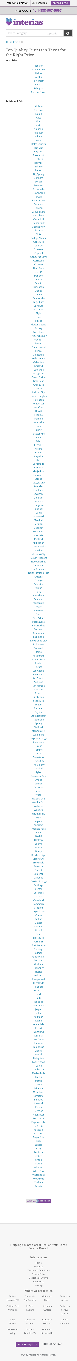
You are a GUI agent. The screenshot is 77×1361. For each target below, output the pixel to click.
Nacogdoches (38, 561)
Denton (38, 279)
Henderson (38, 403)
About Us (38, 1266)
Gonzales (39, 960)
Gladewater (38, 956)
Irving (38, 430)
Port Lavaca (38, 621)
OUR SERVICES (39, 3)
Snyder (38, 712)
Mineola (38, 1088)
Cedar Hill (38, 219)
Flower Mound (38, 324)
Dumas (38, 294)
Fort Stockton (39, 945)
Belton (38, 170)
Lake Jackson (38, 471)
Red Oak (38, 1126)
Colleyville (38, 241)
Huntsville (38, 422)
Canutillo (38, 877)
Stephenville (38, 731)
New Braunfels (38, 569)
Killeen (38, 452)
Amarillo (38, 129)
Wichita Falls (38, 813)
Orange (39, 580)
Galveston (38, 362)
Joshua (38, 1013)
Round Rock (38, 659)
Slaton (38, 1163)
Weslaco (38, 810)
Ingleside (38, 1001)
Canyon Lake (38, 211)
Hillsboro (39, 986)
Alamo (38, 114)
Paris (38, 591)
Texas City (38, 761)
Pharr (38, 606)
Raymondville (38, 1122)
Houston (38, 65)
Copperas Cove (38, 256)
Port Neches (38, 625)
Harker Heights (39, 396)
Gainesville (38, 354)
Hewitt (38, 411)
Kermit (38, 1028)
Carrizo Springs (38, 881)
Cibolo (38, 896)
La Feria (38, 1035)
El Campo (38, 309)
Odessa (38, 576)
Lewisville (39, 493)
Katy (38, 437)
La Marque (38, 463)
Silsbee (38, 1156)
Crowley (38, 264)
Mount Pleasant (38, 557)
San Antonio (38, 69)
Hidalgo (38, 414)
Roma (39, 652)
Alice (38, 117)
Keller (38, 441)
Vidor (38, 791)
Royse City (38, 1137)
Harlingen (38, 399)
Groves (38, 388)
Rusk (38, 1141)
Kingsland (38, 1031)
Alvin (38, 125)
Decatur (38, 926)
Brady (38, 851)
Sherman (38, 708)
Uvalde (38, 779)
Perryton (38, 1111)
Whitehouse (38, 1174)
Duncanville (39, 298)
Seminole (38, 1152)
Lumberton (38, 1069)
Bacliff (38, 836)
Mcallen (39, 524)
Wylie (38, 817)
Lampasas (38, 1047)
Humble (38, 418)
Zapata (38, 1186)
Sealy (38, 1148)
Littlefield (38, 1054)
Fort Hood (38, 332)
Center (38, 889)
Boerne (38, 843)
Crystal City (38, 911)
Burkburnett (38, 200)
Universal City (38, 776)
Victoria (39, 787)
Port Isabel (38, 1118)
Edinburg (38, 305)
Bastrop (38, 840)
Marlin (38, 1077)
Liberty (38, 1050)
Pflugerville (38, 603)
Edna (38, 934)
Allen (38, 121)
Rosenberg (38, 655)
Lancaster (38, 475)
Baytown (38, 151)
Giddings (38, 949)
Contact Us (38, 1281)
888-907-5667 (51, 1344)
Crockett (38, 907)
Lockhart (38, 501)
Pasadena (38, 595)
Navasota (38, 1095)
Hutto (38, 998)
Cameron (39, 873)
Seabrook (38, 697)
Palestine (38, 584)
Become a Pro (60, 3)
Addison (38, 110)
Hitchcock (38, 990)
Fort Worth (38, 80)
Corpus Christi (38, 92)
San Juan (38, 682)
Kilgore (38, 448)
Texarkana (38, 757)
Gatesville (38, 369)
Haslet (38, 971)
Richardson (38, 633)
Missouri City (38, 554)
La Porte (38, 467)
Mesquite (38, 535)
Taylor (38, 746)
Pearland (38, 599)
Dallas (38, 73)
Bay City (38, 147)
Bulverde (38, 866)
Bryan (39, 196)
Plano (38, 614)
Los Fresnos (38, 1062)
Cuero (38, 915)
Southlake (38, 719)
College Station (39, 238)
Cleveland (38, 900)
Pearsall (38, 1103)
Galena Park (38, 358)
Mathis (38, 1080)
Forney (38, 328)
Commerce (38, 904)
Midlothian (38, 542)
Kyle (38, 460)
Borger (38, 181)
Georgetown (38, 373)
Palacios (38, 1099)
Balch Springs (38, 144)
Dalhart (38, 919)
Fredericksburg (38, 335)
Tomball (38, 768)
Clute (38, 234)
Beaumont (38, 155)
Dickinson (38, 287)
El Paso (38, 84)
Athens (38, 136)
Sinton (38, 1159)
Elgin (38, 313)
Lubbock (38, 509)
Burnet (38, 870)
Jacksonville (39, 433)
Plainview (38, 610)
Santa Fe (38, 689)
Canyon (39, 208)
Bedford (38, 159)
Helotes (38, 975)
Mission (39, 550)
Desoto (38, 283)
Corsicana (38, 260)
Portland (38, 629)
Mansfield (38, 516)
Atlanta (38, 832)
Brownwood (38, 193)
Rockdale (38, 1129)
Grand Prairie (38, 377)
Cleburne (38, 230)
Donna (38, 290)
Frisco (38, 351)
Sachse (38, 667)
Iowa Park (38, 1005)
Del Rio (38, 272)
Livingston (38, 1058)
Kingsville (38, 456)
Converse (38, 249)
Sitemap (38, 1285)
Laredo (38, 478)
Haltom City (38, 392)
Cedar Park (38, 223)
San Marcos (39, 685)
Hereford (39, 407)
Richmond (38, 636)
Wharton (38, 1167)
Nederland (38, 565)
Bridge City (38, 858)
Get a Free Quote (27, 1344)
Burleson (38, 204)
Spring (38, 723)
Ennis (38, 317)
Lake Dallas (38, 1039)
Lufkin (39, 512)
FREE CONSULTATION (17, 3)
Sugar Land (38, 734)
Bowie (38, 847)
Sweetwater (39, 742)
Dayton (38, 922)
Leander (38, 486)
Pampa (38, 588)
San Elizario (38, 678)
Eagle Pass (38, 302)
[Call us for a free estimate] (38, 1201)
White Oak (38, 1171)
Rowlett (38, 663)
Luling (39, 1065)
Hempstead (38, 979)
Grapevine (38, 381)
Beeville (38, 162)
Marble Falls (38, 1073)
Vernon (38, 783)
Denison (38, 275)
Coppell (38, 253)
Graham (38, 964)
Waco (38, 794)
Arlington (38, 88)
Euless (38, 320)
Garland (38, 366)
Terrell (38, 753)
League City (39, 482)
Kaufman (38, 1016)
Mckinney (38, 527)
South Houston (38, 715)
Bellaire (39, 166)
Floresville (38, 937)
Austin (38, 77)
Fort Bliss (38, 941)
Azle (38, 140)
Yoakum (38, 1182)
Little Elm (38, 497)
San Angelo (38, 670)
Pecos (38, 1107)
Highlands (38, 983)
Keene (38, 1020)
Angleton (38, 132)
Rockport (38, 1133)
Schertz (38, 693)
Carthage (38, 885)
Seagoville (38, 700)
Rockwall (38, 648)
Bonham (38, 177)
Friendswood (39, 347)
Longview (39, 505)
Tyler (38, 772)
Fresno (38, 343)
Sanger (38, 1144)
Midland (38, 539)
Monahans (38, 1092)
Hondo (38, 994)
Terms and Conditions (38, 1270)
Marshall (38, 520)
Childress (39, 892)
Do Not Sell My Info (38, 1277)
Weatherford (38, 802)
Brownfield (38, 862)
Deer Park (38, 268)
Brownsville (39, 189)
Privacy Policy (38, 1274)
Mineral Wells (39, 546)
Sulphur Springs (38, 738)
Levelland (38, 490)
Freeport (38, 339)
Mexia (39, 1084)
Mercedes (38, 531)
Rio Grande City (38, 640)
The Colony (38, 764)
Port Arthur (38, 618)
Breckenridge (38, 855)
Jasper (38, 1009)
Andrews (38, 825)
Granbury (38, 968)
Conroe (39, 245)
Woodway (38, 1178)
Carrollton (38, 215)
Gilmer (38, 952)
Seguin (38, 704)
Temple (39, 749)
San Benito (38, 674)
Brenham (38, 185)
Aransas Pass (39, 828)
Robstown (38, 644)
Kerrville (38, 445)
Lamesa (38, 1043)
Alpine (38, 821)
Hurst (38, 426)
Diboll (38, 930)
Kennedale (38, 1024)
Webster (38, 806)
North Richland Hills (38, 572)
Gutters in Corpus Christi (65, 1310)
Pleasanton (38, 1114)
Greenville (38, 384)
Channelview (38, 226)
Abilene (39, 106)
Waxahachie (38, 798)
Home (39, 1262)
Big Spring (38, 174)
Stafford (38, 727)
